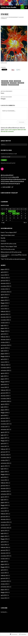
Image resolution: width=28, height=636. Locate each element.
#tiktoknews (17, 179)
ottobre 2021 (4, 322)
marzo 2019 (4, 387)
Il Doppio (6, 97)
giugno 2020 (4, 353)
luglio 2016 (4, 469)
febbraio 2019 (4, 390)
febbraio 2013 (4, 575)
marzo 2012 (4, 598)
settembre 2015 (5, 494)
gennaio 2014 (4, 550)
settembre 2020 (5, 345)
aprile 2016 (4, 477)
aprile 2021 (4, 334)
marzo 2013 (4, 572)
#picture (4, 84)
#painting (20, 82)
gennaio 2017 (4, 452)
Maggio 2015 (4, 505)
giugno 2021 (4, 328)
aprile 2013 (4, 570)
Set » (25, 222)
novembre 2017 (5, 424)
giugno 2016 (4, 471)
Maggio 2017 (4, 440)
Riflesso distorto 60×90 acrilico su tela (11, 252)
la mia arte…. (4, 612)
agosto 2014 (4, 530)
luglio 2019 (4, 376)
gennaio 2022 (4, 314)
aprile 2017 (4, 443)
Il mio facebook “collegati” (9, 193)
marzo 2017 (4, 446)
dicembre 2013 (5, 553)
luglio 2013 (4, 561)
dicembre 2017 (5, 421)
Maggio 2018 (4, 412)
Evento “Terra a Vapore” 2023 (9, 246)
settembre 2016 (5, 463)
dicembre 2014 (5, 519)
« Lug (2, 222)
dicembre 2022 (5, 283)
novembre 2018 (5, 398)
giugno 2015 (4, 502)
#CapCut (17, 183)
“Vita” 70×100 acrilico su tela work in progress (13, 259)
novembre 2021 (5, 320)
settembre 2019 (5, 370)
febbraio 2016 (4, 483)
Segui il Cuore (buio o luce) (7, 235)
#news (7, 181)
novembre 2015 (5, 491)
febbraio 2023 (4, 278)
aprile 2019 (4, 384)
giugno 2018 (4, 410)
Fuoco (6, 92)
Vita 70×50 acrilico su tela (8, 249)
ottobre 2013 (4, 558)
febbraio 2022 (4, 311)
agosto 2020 (4, 348)
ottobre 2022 (4, 289)
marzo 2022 (4, 308)
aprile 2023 (4, 272)
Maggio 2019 (4, 381)
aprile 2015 (4, 508)
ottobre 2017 (4, 426)
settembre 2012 (5, 587)
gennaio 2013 (4, 578)
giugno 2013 (4, 564)
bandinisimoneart (13, 84)
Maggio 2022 (4, 303)
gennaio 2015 (4, 516)
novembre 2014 (5, 522)
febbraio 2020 (4, 365)
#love (14, 177)
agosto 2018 (4, 404)
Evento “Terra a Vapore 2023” (9, 232)
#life (17, 177)
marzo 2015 (4, 511)
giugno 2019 (4, 379)
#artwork (13, 82)
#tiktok (23, 179)
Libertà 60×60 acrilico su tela (8, 243)
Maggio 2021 (4, 331)
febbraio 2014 (4, 547)
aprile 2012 (4, 595)
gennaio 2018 (4, 418)
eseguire (4, 160)
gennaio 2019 (4, 393)
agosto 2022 (4, 294)
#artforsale (5, 82)
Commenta (21, 122)
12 (17, 213)
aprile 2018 (4, 415)
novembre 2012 (5, 581)
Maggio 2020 (4, 356)
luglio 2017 (4, 435)
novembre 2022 (5, 286)
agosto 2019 (4, 373)
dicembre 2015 (5, 488)
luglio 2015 (4, 499)
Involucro (3, 241)
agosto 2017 (4, 432)
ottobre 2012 (4, 584)
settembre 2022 (5, 292)
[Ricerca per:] (14, 144)
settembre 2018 (5, 401)
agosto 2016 (4, 466)
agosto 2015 (4, 497)
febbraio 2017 (4, 449)
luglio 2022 (4, 297)
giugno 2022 (4, 300)
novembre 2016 (5, 457)
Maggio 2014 (4, 539)
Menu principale (26, 7)
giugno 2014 (4, 536)
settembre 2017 (5, 429)
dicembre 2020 (5, 339)
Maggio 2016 (4, 474)
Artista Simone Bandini (8, 7)
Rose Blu (3, 238)
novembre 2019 (5, 367)
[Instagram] (2, 169)
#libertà (12, 181)
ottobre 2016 (4, 460)
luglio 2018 (4, 407)
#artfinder (17, 81)
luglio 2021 (4, 325)
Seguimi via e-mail (6, 150)
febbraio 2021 (4, 337)
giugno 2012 (4, 589)
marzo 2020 (4, 362)
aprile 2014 (4, 542)
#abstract (5, 81)
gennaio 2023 (4, 280)
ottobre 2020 (4, 342)
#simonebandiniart (7, 179)
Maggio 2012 (4, 592)
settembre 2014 (5, 528)
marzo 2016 (4, 480)
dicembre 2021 (5, 317)
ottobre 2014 (4, 525)
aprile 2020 (4, 359)
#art (11, 81)
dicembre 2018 (5, 396)
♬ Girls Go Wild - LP (7, 187)
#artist (3, 183)
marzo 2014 (4, 544)
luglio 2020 (4, 351)
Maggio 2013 (4, 567)
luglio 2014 (4, 533)
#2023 (3, 181)
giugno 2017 (4, 438)
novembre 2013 (5, 556)
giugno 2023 (4, 269)
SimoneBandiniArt (13, 17)
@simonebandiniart (7, 175)
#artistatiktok (19, 181)
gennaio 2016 (4, 485)
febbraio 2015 (4, 513)
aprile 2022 (4, 306)
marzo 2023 (4, 275)
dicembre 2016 (5, 455)
